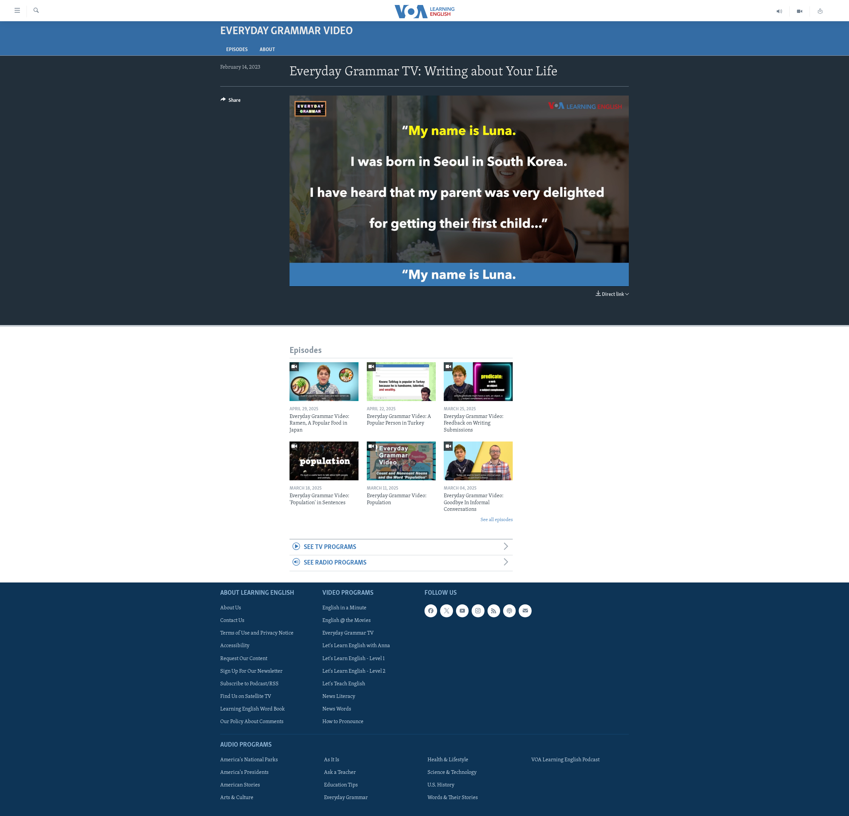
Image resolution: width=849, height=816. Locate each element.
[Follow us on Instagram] (478, 610)
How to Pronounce (342, 721)
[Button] (230, 102)
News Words (336, 709)
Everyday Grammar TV (348, 633)
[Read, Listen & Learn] (820, 11)
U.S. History (440, 785)
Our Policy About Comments (252, 721)
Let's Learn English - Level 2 (353, 671)
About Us (230, 608)
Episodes (237, 49)
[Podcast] (509, 610)
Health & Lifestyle (447, 760)
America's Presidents (244, 772)
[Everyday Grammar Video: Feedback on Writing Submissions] (478, 381)
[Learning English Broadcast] (779, 11)
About (267, 49)
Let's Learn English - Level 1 (353, 658)
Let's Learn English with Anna (356, 645)
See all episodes (497, 519)
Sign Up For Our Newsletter (251, 671)
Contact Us (232, 620)
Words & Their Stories (452, 797)
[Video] (800, 11)
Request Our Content (243, 658)
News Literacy (338, 696)
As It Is (331, 760)
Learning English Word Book (252, 709)
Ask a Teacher (340, 772)
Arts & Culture (236, 797)
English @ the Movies (346, 620)
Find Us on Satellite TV (245, 696)
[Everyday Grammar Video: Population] (401, 461)
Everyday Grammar (346, 797)
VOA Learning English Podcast (565, 760)
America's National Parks (249, 760)
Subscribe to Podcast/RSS (249, 683)
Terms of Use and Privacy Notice (257, 633)
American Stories (240, 785)
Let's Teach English (343, 683)
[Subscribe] (525, 610)
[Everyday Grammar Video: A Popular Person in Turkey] (401, 381)
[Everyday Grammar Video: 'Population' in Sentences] (324, 461)
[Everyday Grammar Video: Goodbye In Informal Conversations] (478, 461)
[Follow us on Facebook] (430, 610)
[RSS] (494, 610)
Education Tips (341, 785)
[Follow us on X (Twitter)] (446, 610)
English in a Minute (344, 608)
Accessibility (234, 645)
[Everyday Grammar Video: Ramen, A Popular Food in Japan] (324, 381)
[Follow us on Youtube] (462, 610)
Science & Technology (452, 772)
